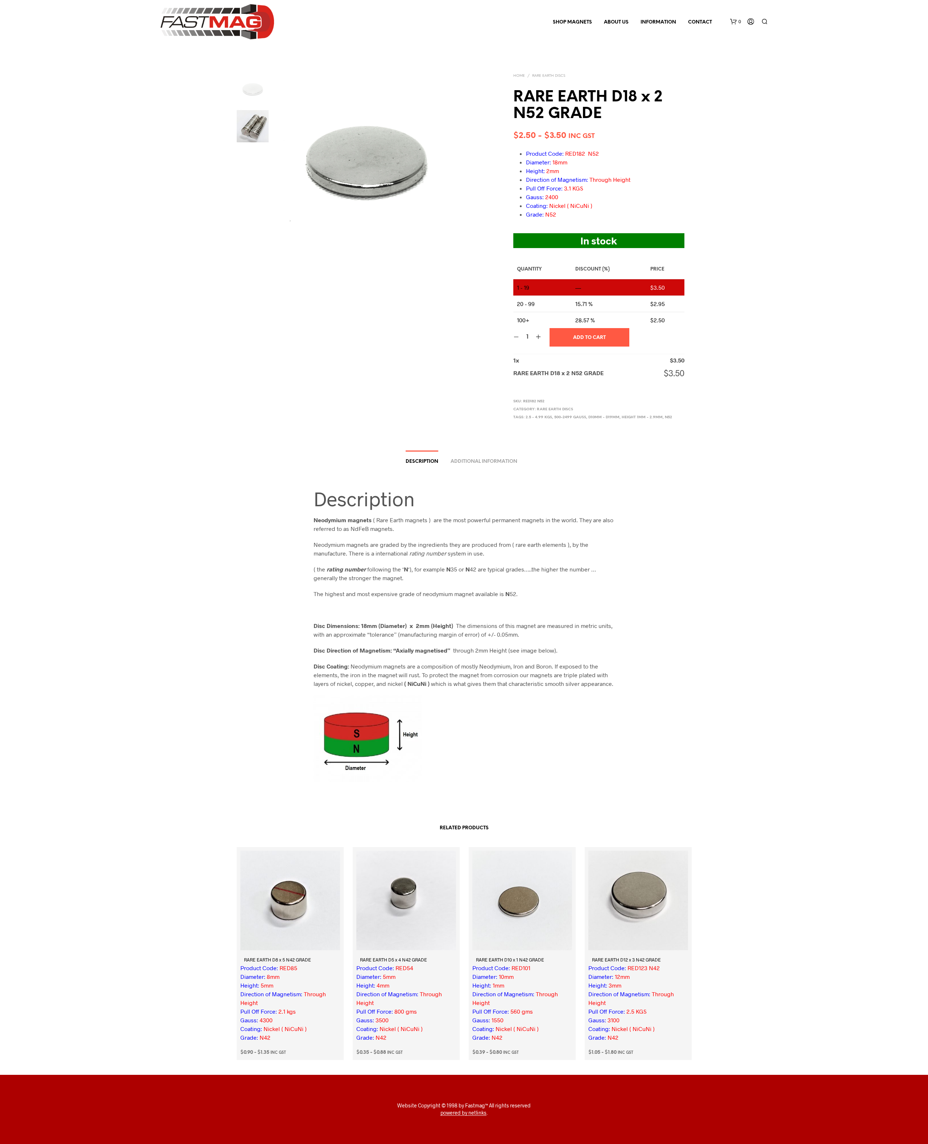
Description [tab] (422, 461)
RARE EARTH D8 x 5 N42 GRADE (277, 960)
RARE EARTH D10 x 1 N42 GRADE (510, 960)
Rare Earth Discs (548, 76)
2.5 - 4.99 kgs (539, 417)
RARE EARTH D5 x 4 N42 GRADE (393, 960)
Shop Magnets (572, 22)
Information (658, 22)
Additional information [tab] (484, 461)
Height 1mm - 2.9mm (642, 417)
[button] (735, 21)
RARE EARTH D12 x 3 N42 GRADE (626, 960)
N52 (668, 417)
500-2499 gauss (570, 417)
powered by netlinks (463, 1113)
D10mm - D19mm (604, 417)
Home (519, 76)
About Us (616, 22)
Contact (700, 22)
